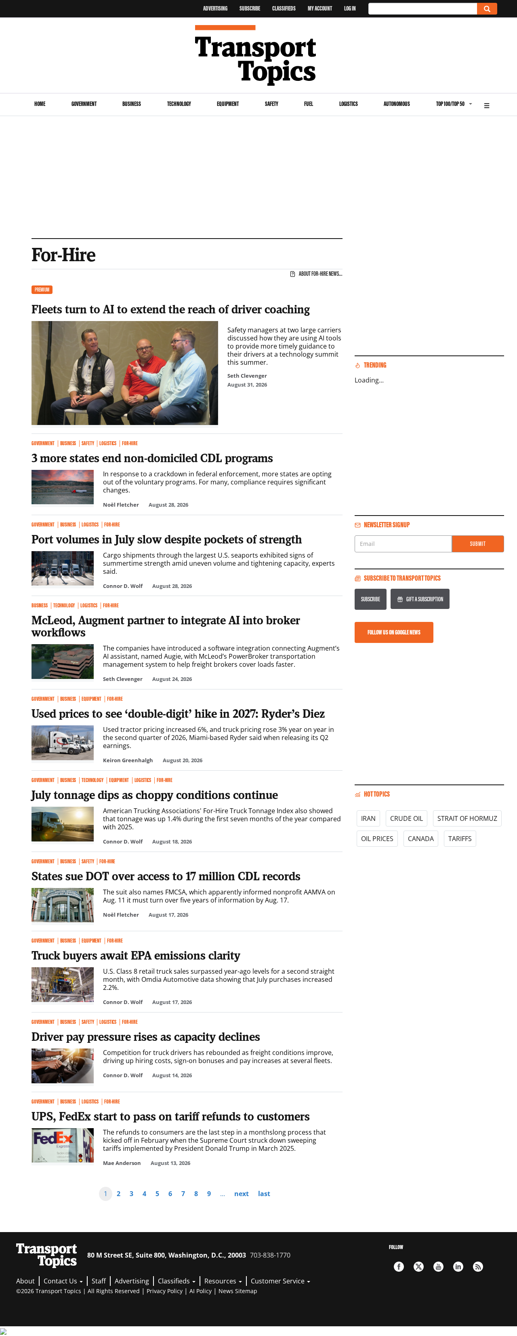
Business (131, 104)
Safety (271, 104)
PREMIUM (42, 289)
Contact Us (61, 1281)
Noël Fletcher (121, 505)
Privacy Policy (165, 1291)
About (25, 1281)
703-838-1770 (270, 1255)
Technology (179, 104)
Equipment (228, 104)
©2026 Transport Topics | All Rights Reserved (78, 1291)
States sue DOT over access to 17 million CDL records (166, 875)
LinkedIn (458, 1267)
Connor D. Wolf (123, 586)
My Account (320, 8)
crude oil (406, 818)
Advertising (215, 8)
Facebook (399, 1267)
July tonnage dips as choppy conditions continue (155, 794)
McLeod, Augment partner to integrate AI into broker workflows (166, 626)
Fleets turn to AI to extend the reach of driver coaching (171, 308)
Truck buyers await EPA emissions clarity (136, 955)
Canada (421, 838)
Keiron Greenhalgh (128, 760)
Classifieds (284, 8)
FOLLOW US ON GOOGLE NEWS (394, 632)
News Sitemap (238, 1291)
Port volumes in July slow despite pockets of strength (167, 539)
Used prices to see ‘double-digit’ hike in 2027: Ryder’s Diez (178, 713)
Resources (221, 1281)
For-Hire (130, 443)
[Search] (487, 9)
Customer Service (278, 1281)
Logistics (348, 104)
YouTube (438, 1267)
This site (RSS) (478, 1267)
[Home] (258, 55)
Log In (350, 8)
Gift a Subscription (424, 599)
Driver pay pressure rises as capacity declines (146, 1036)
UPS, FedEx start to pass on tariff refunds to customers (171, 1116)
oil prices (377, 838)
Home (39, 104)
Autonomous (397, 104)
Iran (368, 818)
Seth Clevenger (247, 376)
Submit (478, 544)
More (487, 104)
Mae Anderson (122, 1163)
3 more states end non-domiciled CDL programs (152, 457)
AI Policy (200, 1291)
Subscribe (250, 8)
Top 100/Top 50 (450, 104)
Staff (99, 1281)
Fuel (308, 104)
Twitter (419, 1267)
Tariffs (460, 838)
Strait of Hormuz (467, 818)
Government (84, 104)
